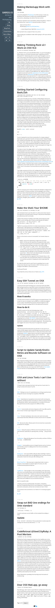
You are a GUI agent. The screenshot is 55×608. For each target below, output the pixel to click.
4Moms (19, 561)
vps (34, 283)
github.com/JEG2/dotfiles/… (33, 26)
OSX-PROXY (32, 318)
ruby (39, 94)
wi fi (38, 283)
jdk (20, 50)
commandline (28, 94)
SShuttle (25, 333)
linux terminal (25, 210)
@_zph (19, 493)
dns (18, 283)
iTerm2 (19, 409)
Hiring (8, 25)
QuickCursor (20, 453)
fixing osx (30, 587)
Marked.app (31, 15)
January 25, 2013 (40, 29)
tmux (18, 416)
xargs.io (7, 12)
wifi (36, 283)
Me (9, 22)
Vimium (19, 430)
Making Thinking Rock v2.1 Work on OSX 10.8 (31, 46)
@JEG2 (30, 22)
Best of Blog (7, 34)
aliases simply (20, 94)
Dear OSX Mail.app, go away (32, 584)
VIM (18, 423)
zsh (29, 96)
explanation (31, 74)
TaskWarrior (20, 470)
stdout (21, 96)
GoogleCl (19, 445)
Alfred (18, 399)
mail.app (19, 587)
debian (19, 382)
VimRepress (20, 438)
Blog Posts (7, 28)
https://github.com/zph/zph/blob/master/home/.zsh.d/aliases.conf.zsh (34, 161)
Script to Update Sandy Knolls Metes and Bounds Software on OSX (34, 352)
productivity (25, 50)
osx (18, 12)
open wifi (41, 283)
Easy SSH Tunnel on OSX (30, 280)
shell (34, 50)
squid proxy (26, 283)
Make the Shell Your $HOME (32, 207)
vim (25, 508)
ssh (22, 283)
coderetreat (20, 536)
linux (35, 94)
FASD (30, 196)
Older (25, 603)
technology (22, 12)
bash (24, 94)
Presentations (8, 31)
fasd (32, 94)
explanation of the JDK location (40, 73)
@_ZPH (19, 199)
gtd (18, 50)
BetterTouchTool (21, 462)
